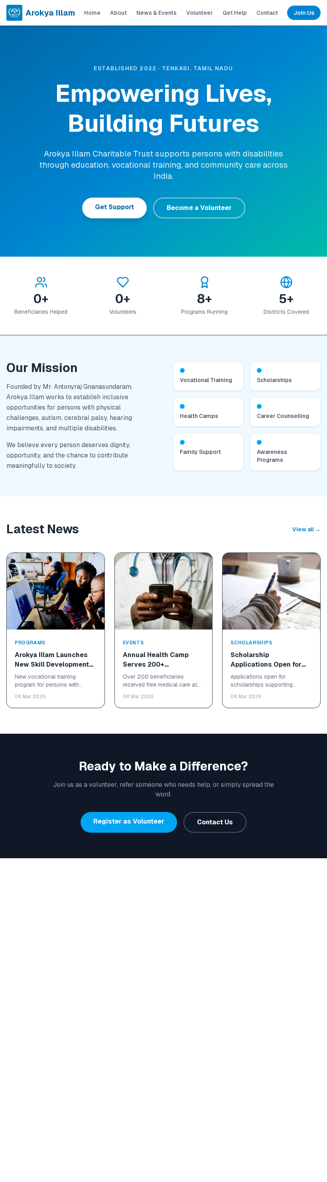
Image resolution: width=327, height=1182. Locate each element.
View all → (306, 529)
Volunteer (199, 12)
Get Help (235, 12)
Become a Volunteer (199, 208)
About (118, 12)
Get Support (114, 207)
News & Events (156, 12)
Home (92, 12)
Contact (267, 12)
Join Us (304, 12)
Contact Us (215, 822)
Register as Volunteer (128, 821)
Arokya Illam (50, 13)
